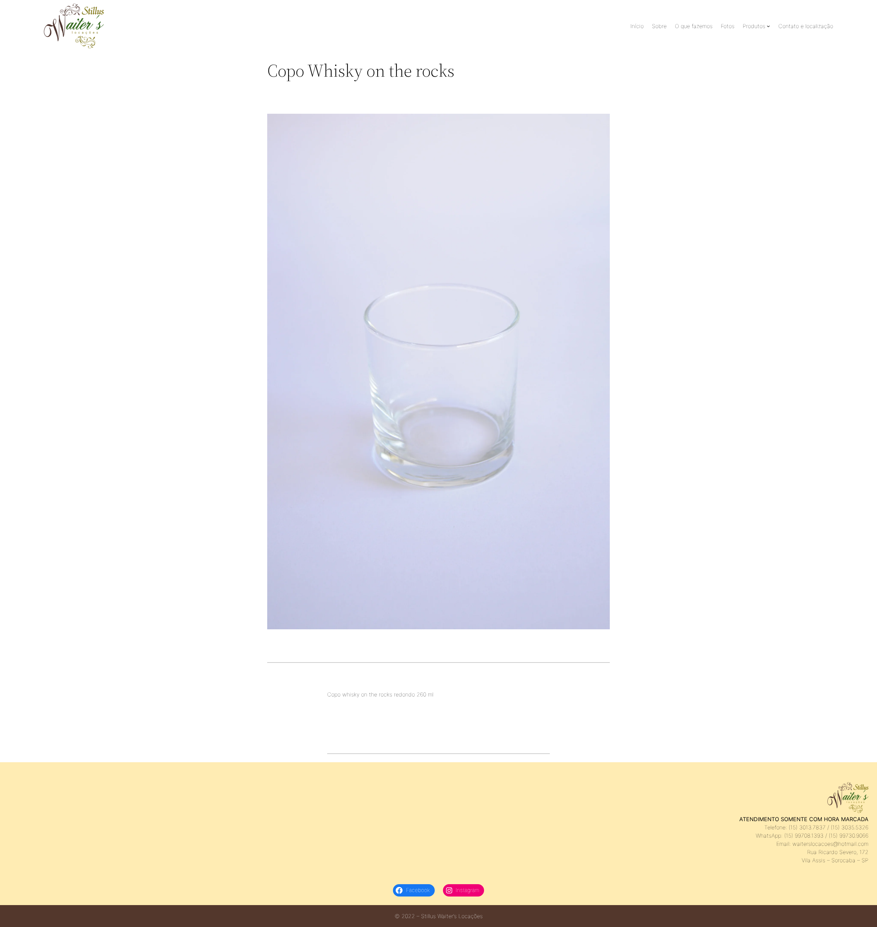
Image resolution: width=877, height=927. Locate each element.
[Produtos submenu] (768, 26)
